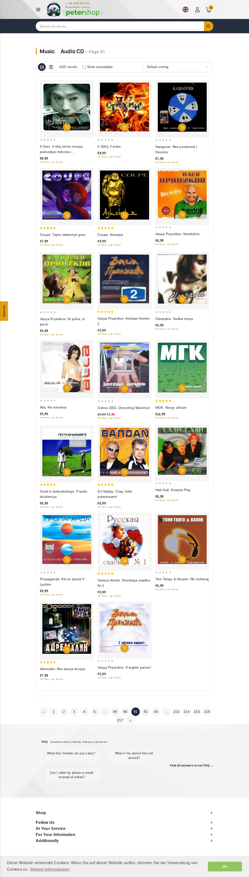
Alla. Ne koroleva (53, 407)
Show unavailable (100, 67)
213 (176, 712)
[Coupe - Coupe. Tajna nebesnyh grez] (66, 194)
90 (125, 712)
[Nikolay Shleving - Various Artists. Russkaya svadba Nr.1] (124, 540)
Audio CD (72, 51)
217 (120, 720)
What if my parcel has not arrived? (134, 755)
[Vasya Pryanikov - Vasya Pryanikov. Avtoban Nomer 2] (124, 279)
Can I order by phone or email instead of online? (72, 775)
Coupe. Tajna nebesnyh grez (62, 235)
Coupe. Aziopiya (110, 235)
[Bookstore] (75, 9)
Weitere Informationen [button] (50, 869)
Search (208, 26)
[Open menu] (39, 9)
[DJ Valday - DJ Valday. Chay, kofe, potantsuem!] (124, 452)
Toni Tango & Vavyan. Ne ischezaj (182, 579)
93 (156, 712)
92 (146, 712)
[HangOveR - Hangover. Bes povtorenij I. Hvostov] (182, 107)
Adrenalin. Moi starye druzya (62, 669)
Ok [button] (224, 866)
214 (187, 712)
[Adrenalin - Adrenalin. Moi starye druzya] (66, 629)
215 (197, 712)
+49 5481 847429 (79, 3)
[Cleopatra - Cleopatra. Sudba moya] (182, 279)
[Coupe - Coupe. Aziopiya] (124, 194)
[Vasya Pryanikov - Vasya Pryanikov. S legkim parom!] (124, 628)
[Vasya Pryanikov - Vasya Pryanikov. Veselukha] (182, 194)
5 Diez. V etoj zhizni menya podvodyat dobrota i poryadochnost (61, 152)
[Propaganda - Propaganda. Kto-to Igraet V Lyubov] (66, 539)
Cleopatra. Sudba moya (174, 319)
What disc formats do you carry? (71, 753)
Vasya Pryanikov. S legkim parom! (124, 667)
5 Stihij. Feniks (109, 146)
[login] (198, 9)
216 (207, 712)
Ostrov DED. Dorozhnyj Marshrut (124, 408)
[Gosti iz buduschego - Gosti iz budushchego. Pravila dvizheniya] (66, 452)
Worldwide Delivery (79, 7)
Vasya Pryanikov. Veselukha (177, 234)
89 (115, 712)
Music (47, 51)
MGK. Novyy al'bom (171, 407)
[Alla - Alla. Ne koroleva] (66, 367)
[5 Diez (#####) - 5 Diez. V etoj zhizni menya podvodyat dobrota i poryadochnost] (66, 107)
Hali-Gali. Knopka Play (173, 490)
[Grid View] (42, 67)
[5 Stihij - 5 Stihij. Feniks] (124, 107)
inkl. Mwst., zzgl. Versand (51, 162)
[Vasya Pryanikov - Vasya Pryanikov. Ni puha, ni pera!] (66, 279)
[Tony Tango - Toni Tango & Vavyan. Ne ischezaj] (182, 539)
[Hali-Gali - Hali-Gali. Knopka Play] (182, 451)
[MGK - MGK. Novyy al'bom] (182, 367)
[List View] (51, 67)
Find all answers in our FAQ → (191, 765)
